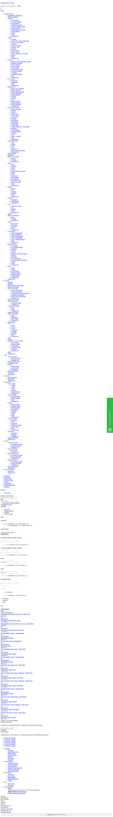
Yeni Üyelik (11, 783)
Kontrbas (13, 331)
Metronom (14, 317)
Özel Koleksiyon (16, 90)
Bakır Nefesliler (15, 398)
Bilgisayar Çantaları (16, 63)
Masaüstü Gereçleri (16, 25)
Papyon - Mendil (16, 45)
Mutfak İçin (14, 82)
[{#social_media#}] (10, 738)
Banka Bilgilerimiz (13, 771)
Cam (12, 99)
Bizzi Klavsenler (12, 377)
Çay (12, 207)
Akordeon (14, 149)
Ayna (12, 134)
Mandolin (14, 333)
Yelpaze (13, 255)
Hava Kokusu (15, 130)
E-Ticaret (52, 814)
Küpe (12, 174)
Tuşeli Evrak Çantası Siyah (8, 669)
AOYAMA (11, 372)
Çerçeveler (14, 117)
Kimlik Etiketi (15, 276)
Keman (13, 144)
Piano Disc (14, 450)
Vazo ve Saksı (15, 115)
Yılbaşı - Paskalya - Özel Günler (20, 126)
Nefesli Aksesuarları (13, 299)
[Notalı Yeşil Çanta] (11, 641)
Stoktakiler (6, 598)
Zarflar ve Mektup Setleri (18, 26)
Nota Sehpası (11, 322)
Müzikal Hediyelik (13, 752)
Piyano (13, 145)
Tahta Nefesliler (15, 396)
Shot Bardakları (15, 95)
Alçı (12, 190)
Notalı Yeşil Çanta (6, 646)
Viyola (13, 328)
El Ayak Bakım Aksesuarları (19, 260)
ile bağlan (3, 506)
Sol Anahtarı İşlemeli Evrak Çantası (11, 620)
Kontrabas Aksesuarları (17, 295)
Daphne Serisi (15, 366)
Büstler (13, 158)
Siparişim (6, 487)
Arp (12, 147)
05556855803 (23, 791)
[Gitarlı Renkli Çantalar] (12, 633)
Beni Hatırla (6, 503)
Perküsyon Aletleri (16, 425)
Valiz (12, 76)
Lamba (13, 112)
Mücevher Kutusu (16, 180)
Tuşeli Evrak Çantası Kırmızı (9, 701)
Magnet (10, 214)
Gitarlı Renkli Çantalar (7, 638)
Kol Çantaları (15, 68)
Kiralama (10, 756)
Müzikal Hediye (8, 511)
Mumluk (13, 218)
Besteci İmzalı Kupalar (17, 91)
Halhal (13, 164)
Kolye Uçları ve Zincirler (18, 171)
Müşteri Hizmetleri (13, 779)
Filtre (2, 611)
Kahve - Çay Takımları (17, 88)
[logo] (56, 3)
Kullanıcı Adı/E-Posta (7, 496)
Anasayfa (7, 475)
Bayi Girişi (7, 477)
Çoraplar (13, 49)
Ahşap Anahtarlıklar (17, 237)
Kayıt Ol (9, 504)
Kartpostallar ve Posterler (18, 30)
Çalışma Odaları (8, 480)
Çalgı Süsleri (14, 123)
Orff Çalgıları (15, 426)
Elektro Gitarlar (15, 407)
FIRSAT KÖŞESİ (13, 17)
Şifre (2, 499)
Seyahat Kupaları (16, 104)
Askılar (13, 252)
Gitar (12, 142)
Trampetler (14, 423)
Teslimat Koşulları (13, 763)
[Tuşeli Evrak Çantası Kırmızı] (13, 696)
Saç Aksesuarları (16, 258)
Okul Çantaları (15, 66)
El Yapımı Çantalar (16, 71)
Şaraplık (13, 118)
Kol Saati (14, 226)
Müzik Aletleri (12, 753)
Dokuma (13, 193)
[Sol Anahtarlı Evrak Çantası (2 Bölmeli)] (16, 673)
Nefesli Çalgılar (15, 344)
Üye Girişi (7, 493)
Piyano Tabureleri (13, 466)
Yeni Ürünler (11, 776)
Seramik (13, 96)
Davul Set (14, 420)
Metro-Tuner (14, 318)
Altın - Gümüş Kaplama (18, 239)
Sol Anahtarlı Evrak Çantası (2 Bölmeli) (12, 677)
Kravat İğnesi (15, 177)
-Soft (48, 814)
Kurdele (13, 110)
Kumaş (13, 55)
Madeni (13, 188)
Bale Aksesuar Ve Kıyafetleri (16, 285)
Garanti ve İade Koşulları (15, 768)
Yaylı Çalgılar (15, 342)
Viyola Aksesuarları (16, 291)
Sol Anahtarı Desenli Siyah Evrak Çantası (12, 630)
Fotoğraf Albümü (16, 131)
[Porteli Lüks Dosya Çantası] (13, 712)
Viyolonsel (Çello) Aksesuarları (20, 293)
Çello (12, 388)
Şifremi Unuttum (14, 503)
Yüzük (13, 169)
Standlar (10, 339)
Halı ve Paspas (15, 52)
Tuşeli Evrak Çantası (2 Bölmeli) (10, 709)
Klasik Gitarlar (15, 404)
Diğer (12, 34)
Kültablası (14, 249)
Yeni (4, 602)
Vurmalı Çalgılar (16, 347)
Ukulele (13, 412)
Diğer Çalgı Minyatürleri (18, 150)
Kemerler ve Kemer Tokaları (19, 253)
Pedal (12, 307)
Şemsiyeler (11, 155)
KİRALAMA (8, 479)
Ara (19, 6)
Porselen (13, 98)
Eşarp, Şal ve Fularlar (17, 42)
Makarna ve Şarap (16, 206)
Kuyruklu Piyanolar (16, 444)
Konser (6, 482)
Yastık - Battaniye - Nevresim (19, 53)
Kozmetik (14, 257)
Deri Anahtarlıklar (16, 234)
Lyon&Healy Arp (13, 363)
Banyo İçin (14, 80)
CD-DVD (10, 760)
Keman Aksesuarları (17, 290)
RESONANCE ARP (14, 361)
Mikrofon (10, 284)
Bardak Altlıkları (16, 103)
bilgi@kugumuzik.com (19, 793)
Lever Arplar (14, 368)
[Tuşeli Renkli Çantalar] (12, 657)
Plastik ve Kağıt (15, 101)
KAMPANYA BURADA (15, 15)
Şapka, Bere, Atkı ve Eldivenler (20, 41)
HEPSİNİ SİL (4, 534)
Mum (12, 217)
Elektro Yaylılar (15, 391)
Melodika (14, 434)
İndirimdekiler (12, 777)
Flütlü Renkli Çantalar (7, 693)
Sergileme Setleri (16, 274)
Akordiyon (14, 433)
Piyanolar (10, 750)
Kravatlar (14, 44)
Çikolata (13, 209)
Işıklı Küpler (14, 114)
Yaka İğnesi (14, 176)
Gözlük (13, 261)
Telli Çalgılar (15, 345)
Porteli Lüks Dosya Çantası (8, 717)
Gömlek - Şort (15, 47)
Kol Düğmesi (15, 179)
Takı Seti (13, 166)
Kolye (13, 168)
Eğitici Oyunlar (15, 272)
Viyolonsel (14, 330)
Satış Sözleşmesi (12, 766)
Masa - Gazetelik (16, 136)
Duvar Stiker (14, 125)
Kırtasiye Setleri (15, 28)
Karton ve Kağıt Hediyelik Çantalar (21, 61)
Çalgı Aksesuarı (12, 755)
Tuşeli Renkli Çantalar (7, 662)
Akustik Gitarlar (15, 406)
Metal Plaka (14, 122)
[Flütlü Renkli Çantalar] (12, 689)
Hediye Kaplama (16, 109)
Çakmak (13, 250)
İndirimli (5, 600)
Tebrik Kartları (15, 31)
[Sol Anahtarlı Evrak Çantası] (13, 649)
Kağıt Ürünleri (15, 23)
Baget (13, 309)
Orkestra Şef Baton (13, 312)
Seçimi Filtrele (5, 609)
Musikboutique (5, 636)
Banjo (13, 334)
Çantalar (6, 512)
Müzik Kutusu (12, 153)
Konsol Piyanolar (16, 445)
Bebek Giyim (15, 50)
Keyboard (14, 349)
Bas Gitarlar (14, 409)
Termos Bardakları (16, 93)
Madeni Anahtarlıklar (17, 236)
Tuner (13, 315)
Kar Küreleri (14, 120)
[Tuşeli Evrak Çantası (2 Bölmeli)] (15, 704)
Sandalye (13, 133)
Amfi (9, 338)
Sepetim (10, 780)
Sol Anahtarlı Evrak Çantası (8, 654)
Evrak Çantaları (15, 64)
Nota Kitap (11, 758)
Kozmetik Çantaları (16, 74)
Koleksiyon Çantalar (17, 69)
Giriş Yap (3, 504)
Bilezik (13, 172)
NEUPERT (11, 379)
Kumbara (14, 128)
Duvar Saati (14, 223)
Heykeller (14, 160)
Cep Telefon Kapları (17, 247)
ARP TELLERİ (15, 358)
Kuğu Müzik (7, 483)
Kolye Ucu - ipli (15, 182)
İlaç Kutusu (14, 245)
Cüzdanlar (14, 72)
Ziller (12, 422)
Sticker (13, 33)
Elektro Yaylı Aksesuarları (18, 296)
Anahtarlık (14, 199)
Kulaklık (10, 282)
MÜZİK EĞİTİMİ (9, 485)
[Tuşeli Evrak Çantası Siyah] (13, 665)
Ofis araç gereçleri (16, 22)
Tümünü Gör (15, 36)
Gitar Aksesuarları (16, 303)
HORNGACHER (13, 371)
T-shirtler (13, 39)
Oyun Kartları (15, 271)
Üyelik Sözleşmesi (13, 764)
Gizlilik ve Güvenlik (13, 769)
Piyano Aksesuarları (13, 287)
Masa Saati (14, 225)
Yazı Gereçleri (15, 20)
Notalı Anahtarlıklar (16, 233)
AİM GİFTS (4, 619)
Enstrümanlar (15, 201)
